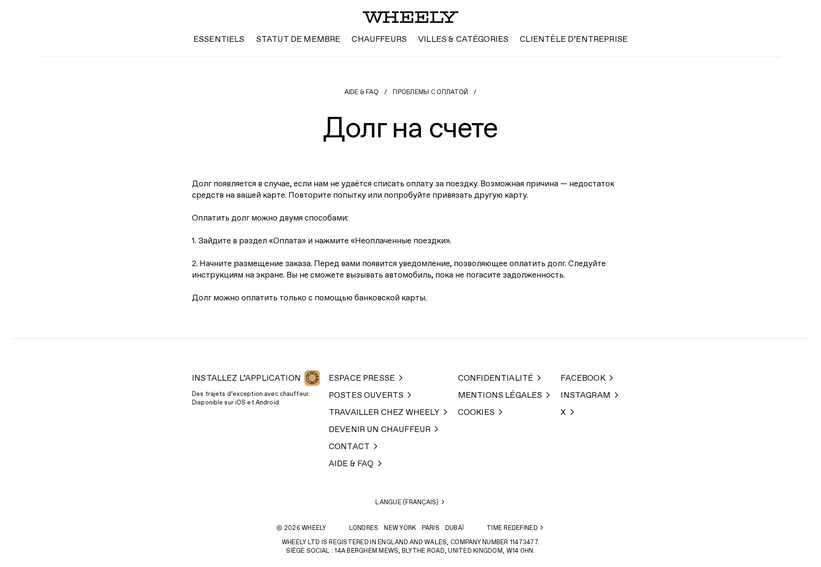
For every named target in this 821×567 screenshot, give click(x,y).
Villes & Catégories (463, 39)
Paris (430, 528)
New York (400, 528)
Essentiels (219, 39)
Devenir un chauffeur (379, 429)
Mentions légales (500, 395)
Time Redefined (512, 528)
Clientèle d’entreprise (574, 39)
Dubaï (454, 528)
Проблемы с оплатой (430, 92)
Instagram (586, 395)
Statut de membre (298, 39)
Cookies (476, 412)
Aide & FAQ (361, 92)
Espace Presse (362, 378)
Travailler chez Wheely (384, 412)
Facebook (583, 378)
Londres (364, 528)
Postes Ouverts (366, 395)
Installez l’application (246, 378)
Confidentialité (496, 378)
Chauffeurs (379, 39)
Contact (349, 447)
